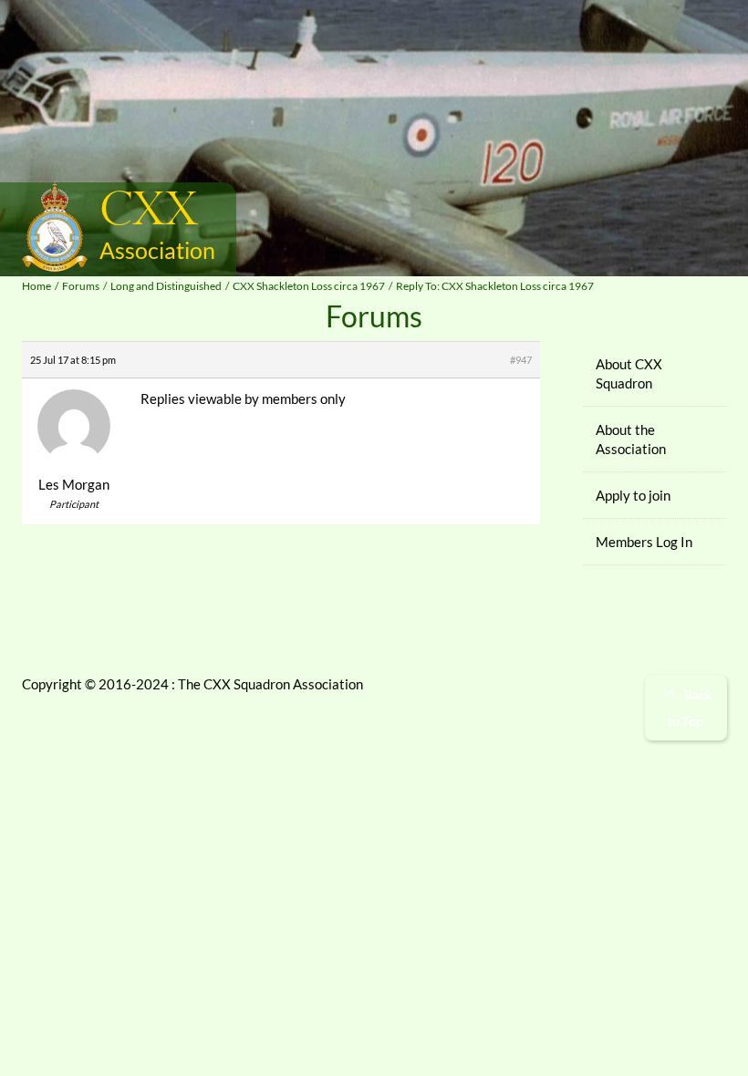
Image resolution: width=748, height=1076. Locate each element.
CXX (148, 211)
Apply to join (633, 495)
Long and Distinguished (166, 286)
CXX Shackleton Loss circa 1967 (309, 286)
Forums (80, 286)
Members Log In (644, 541)
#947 (521, 360)
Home (36, 286)
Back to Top (690, 708)
